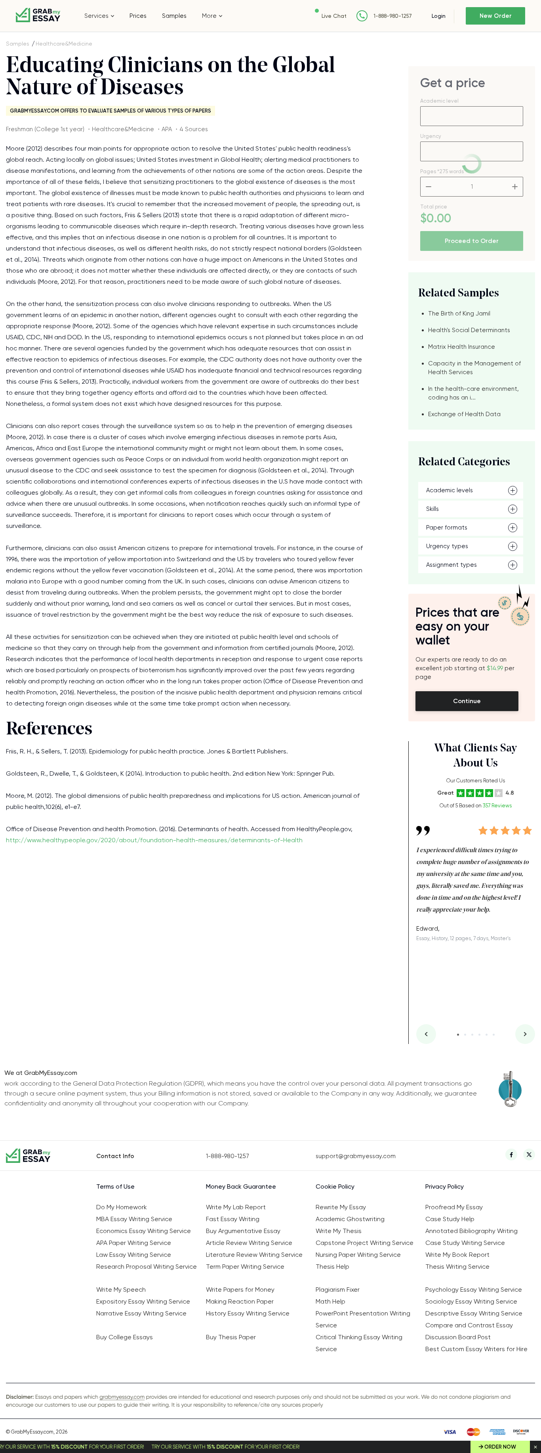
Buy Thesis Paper (231, 1337)
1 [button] (458, 1035)
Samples (174, 15)
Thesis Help (332, 1266)
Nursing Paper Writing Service (358, 1254)
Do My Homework (121, 1207)
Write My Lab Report (236, 1207)
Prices (138, 15)
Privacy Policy (444, 1186)
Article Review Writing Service (249, 1243)
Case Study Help (449, 1219)
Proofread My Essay (454, 1207)
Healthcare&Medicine (64, 43)
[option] (475, 877)
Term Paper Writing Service (245, 1266)
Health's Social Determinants (469, 330)
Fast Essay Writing (232, 1219)
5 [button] (487, 1035)
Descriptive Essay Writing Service (473, 1313)
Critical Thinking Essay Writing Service (359, 1343)
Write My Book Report (457, 1254)
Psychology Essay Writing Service (473, 1289)
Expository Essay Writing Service (143, 1301)
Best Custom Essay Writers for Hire (476, 1349)
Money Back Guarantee (241, 1186)
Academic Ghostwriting (350, 1219)
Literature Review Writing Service (254, 1254)
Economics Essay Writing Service (143, 1231)
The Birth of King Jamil (459, 313)
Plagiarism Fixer (338, 1289)
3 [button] (472, 1035)
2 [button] (465, 1035)
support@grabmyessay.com (356, 1156)
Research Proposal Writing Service (146, 1266)
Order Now (500, 1447)
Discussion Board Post (458, 1337)
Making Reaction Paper (240, 1301)
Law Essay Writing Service (133, 1254)
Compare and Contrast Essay (469, 1325)
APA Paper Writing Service (133, 1243)
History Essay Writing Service (248, 1313)
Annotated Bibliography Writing (471, 1231)
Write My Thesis (339, 1231)
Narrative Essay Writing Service (141, 1313)
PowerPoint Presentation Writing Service (363, 1319)
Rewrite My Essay (341, 1207)
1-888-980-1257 (392, 16)
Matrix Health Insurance (461, 346)
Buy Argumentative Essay (243, 1231)
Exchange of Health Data (464, 414)
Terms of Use (115, 1186)
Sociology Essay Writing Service (471, 1301)
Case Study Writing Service (465, 1243)
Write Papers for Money (240, 1289)
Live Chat (334, 16)
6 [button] (494, 1035)
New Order (496, 15)
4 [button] (479, 1035)
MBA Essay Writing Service (134, 1219)
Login (439, 16)
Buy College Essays (124, 1337)
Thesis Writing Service (457, 1266)
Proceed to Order (472, 241)
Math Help (330, 1301)
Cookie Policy (335, 1186)
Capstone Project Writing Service (364, 1243)
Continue (467, 701)
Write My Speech (121, 1289)
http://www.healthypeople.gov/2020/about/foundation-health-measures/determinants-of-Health (154, 840)
